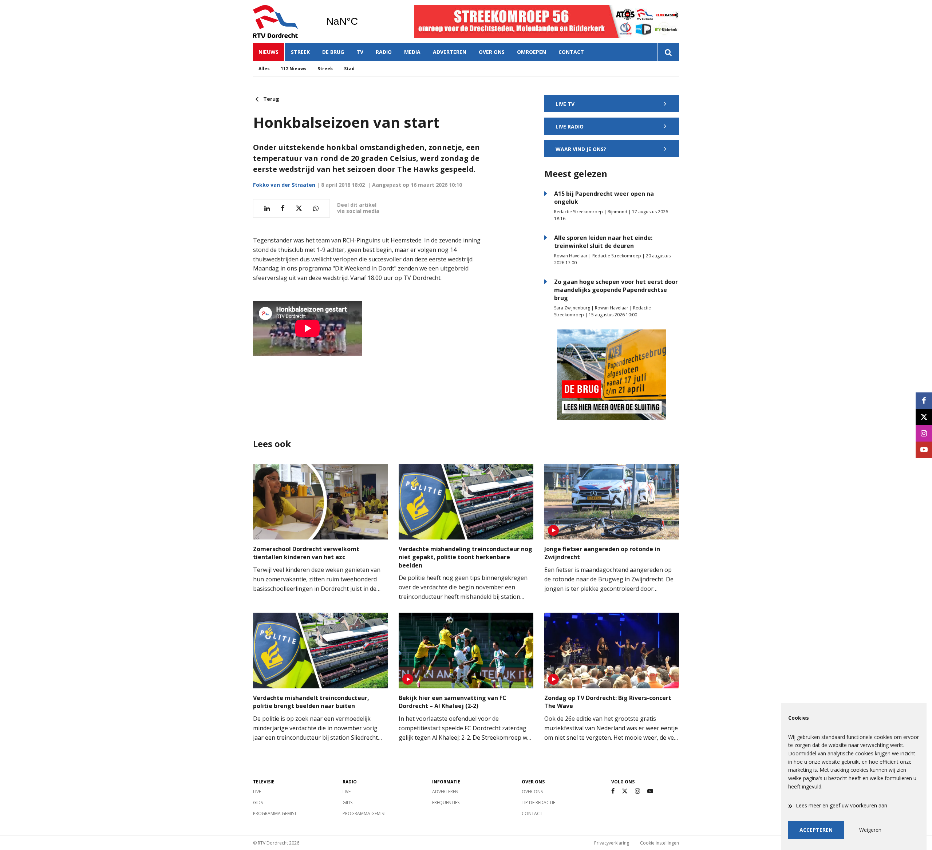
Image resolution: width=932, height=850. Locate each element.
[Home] (284, 21)
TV (359, 51)
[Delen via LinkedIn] (267, 208)
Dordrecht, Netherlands (360, 21)
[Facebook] (613, 791)
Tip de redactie (538, 802)
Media (412, 51)
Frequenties (445, 802)
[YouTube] (650, 791)
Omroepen (531, 51)
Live (257, 791)
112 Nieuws (294, 69)
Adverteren (449, 51)
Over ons (492, 51)
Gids (258, 802)
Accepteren (816, 829)
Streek (300, 51)
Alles (264, 69)
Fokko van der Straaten (284, 184)
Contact (571, 51)
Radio (384, 51)
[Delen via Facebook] (282, 208)
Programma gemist (275, 813)
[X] (625, 791)
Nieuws (268, 51)
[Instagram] (637, 791)
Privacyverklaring (611, 843)
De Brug (333, 51)
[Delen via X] (299, 208)
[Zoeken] (668, 52)
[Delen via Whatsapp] (316, 208)
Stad (349, 69)
